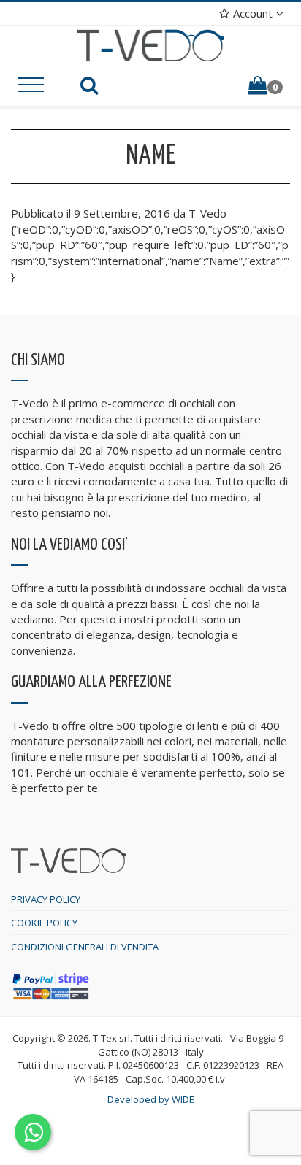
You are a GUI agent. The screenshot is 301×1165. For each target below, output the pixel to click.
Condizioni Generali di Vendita (85, 946)
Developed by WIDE (150, 1099)
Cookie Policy (44, 922)
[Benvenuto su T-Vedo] (151, 44)
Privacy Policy (45, 899)
